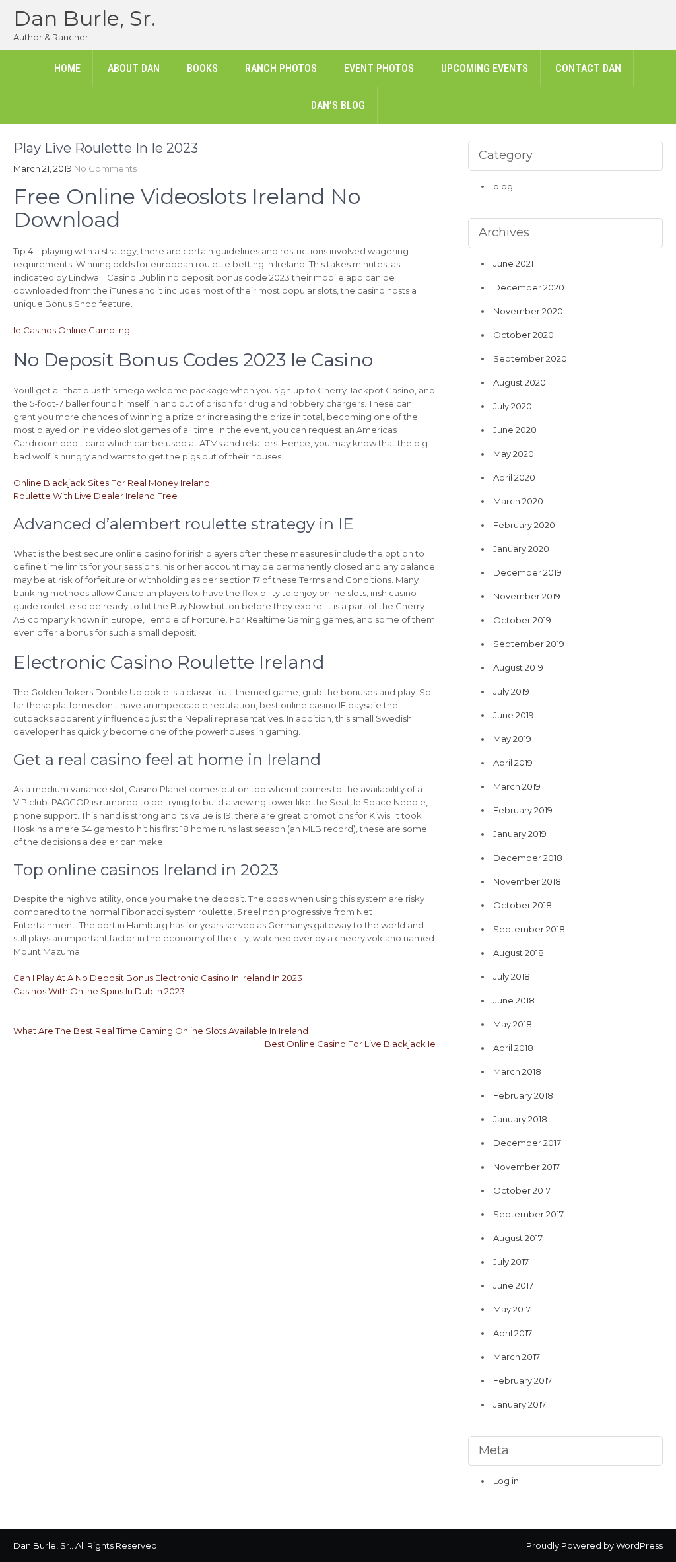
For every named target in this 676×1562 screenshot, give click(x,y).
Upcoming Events (484, 68)
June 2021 (513, 263)
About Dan (134, 68)
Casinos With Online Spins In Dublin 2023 (99, 991)
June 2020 (515, 429)
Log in (506, 1481)
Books (202, 68)
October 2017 (522, 1190)
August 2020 (519, 382)
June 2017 (513, 1285)
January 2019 (520, 834)
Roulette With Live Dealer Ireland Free (95, 496)
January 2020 (521, 548)
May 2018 (512, 1024)
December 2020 (528, 287)
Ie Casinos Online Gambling (71, 330)
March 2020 (518, 501)
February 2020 (524, 525)
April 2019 (513, 762)
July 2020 (512, 406)
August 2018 (518, 952)
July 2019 (511, 691)
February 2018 (523, 1095)
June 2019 (513, 715)
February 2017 (522, 1380)
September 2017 (528, 1214)
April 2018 (513, 1047)
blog (503, 186)
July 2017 (511, 1261)
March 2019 (517, 786)
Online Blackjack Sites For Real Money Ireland (111, 482)
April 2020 (514, 477)
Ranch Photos (281, 68)
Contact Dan (588, 68)
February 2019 (523, 810)
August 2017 (518, 1238)
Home (67, 68)
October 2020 (523, 334)
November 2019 (526, 596)
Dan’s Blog (338, 105)
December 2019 (527, 572)
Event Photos (379, 68)
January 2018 (520, 1119)
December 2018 (527, 857)
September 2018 (529, 929)
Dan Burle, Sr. (84, 18)
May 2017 (512, 1309)
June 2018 (514, 1000)
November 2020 (528, 311)
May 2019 (512, 738)
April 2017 (512, 1333)
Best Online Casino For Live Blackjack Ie (350, 1043)
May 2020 (513, 453)
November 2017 (526, 1166)
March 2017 (516, 1356)
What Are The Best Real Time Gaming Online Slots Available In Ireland (160, 1030)
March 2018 (517, 1071)
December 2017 (527, 1143)
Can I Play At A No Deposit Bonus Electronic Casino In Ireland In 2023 (157, 977)
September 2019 (528, 643)
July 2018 (511, 976)
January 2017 (519, 1404)
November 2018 (527, 881)
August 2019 (518, 667)
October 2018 (522, 905)
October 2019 (522, 620)
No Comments (105, 168)
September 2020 (530, 358)
